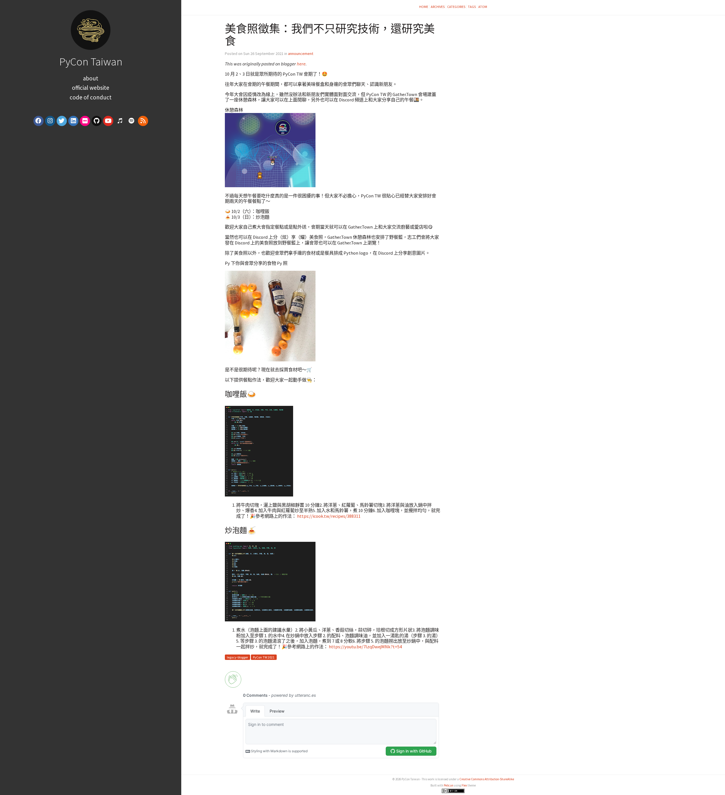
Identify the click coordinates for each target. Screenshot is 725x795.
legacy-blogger (237, 657)
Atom (482, 7)
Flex (464, 785)
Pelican (448, 785)
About (90, 78)
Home (423, 7)
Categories (456, 7)
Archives (438, 7)
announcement (300, 53)
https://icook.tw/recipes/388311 (329, 516)
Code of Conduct (91, 97)
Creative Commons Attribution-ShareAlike (486, 779)
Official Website (90, 87)
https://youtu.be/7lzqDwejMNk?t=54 (365, 646)
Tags (472, 7)
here (301, 64)
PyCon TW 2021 (263, 657)
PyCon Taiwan (90, 61)
